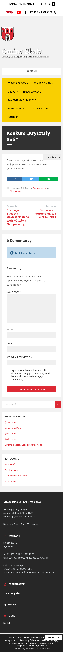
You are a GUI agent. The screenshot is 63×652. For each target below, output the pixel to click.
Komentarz (14, 292)
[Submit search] (58, 404)
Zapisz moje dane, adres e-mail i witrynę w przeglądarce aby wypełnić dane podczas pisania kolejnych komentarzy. (31, 375)
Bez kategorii (11, 470)
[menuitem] (17, 83)
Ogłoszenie (11, 439)
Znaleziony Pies (13, 427)
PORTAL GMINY (21, 4)
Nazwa (11, 329)
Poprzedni (12, 206)
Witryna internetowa (19, 357)
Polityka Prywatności (23, 648)
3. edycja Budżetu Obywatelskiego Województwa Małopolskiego (18, 217)
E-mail (11, 343)
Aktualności (16, 190)
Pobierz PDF (54, 157)
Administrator (40, 187)
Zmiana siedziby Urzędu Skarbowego (23, 444)
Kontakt (7, 622)
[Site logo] (7, 40)
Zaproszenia (11, 481)
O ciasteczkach (42, 648)
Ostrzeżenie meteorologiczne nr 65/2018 (45, 213)
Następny (50, 206)
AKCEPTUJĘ (53, 637)
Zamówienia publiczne (16, 475)
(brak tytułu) (11, 422)
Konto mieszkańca (41, 12)
